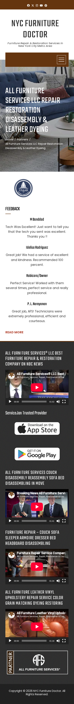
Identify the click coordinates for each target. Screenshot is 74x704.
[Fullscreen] (64, 401)
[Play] (10, 401)
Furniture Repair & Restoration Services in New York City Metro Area (35, 44)
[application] (37, 387)
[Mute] (58, 401)
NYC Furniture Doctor (35, 29)
